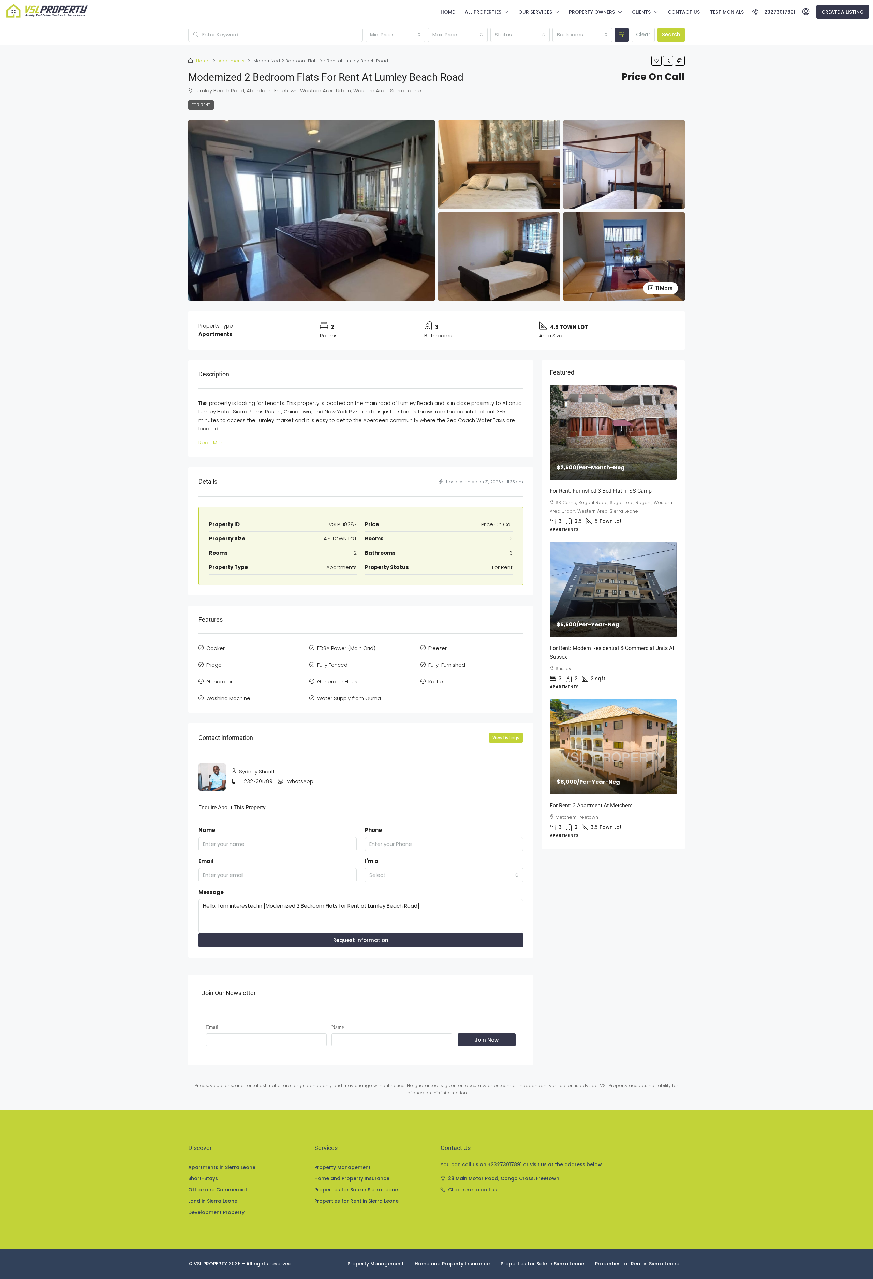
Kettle (435, 681)
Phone (373, 830)
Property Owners (592, 12)
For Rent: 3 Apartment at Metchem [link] (591, 805)
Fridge (214, 664)
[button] (656, 61)
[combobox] (395, 35)
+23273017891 (257, 781)
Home (448, 12)
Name (206, 830)
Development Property (216, 1212)
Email (205, 861)
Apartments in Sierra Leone (221, 1167)
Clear (643, 34)
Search (671, 34)
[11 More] (624, 256)
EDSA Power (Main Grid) (346, 648)
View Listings (505, 738)
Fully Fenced (332, 664)
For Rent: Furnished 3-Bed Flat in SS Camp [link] (601, 491)
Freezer (437, 648)
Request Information (360, 940)
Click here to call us (472, 1189)
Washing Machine (228, 698)
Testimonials (727, 12)
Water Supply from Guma (349, 698)
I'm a (371, 861)
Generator (219, 681)
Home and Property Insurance (351, 1178)
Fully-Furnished (446, 664)
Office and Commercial (217, 1189)
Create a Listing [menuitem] (843, 12)
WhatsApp (300, 781)
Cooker (215, 648)
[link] (613, 432)
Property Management (342, 1167)
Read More (212, 442)
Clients (641, 12)
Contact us (684, 12)
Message (211, 892)
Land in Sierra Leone (212, 1201)
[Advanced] (622, 35)
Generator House (339, 681)
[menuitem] (774, 12)
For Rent (201, 105)
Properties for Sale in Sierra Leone (356, 1189)
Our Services (535, 12)
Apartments (232, 61)
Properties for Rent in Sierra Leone (356, 1201)
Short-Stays (203, 1178)
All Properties (483, 12)
